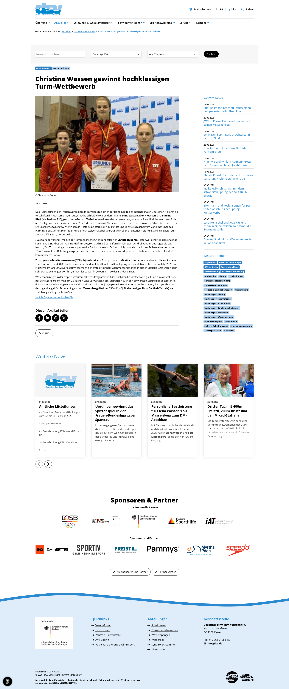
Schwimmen (158, 625)
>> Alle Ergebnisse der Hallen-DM (54, 297)
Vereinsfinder (103, 625)
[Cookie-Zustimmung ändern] (7, 681)
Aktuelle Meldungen (84, 31)
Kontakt (201, 22)
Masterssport (159, 649)
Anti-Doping (102, 639)
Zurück (46, 333)
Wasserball (157, 639)
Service (184, 22)
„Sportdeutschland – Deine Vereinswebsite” (99, 680)
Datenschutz (55, 671)
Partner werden (167, 572)
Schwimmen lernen (130, 22)
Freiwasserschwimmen (164, 630)
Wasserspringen (160, 635)
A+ (221, 9)
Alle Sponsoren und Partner (132, 572)
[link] (60, 410)
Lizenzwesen (102, 630)
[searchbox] (60, 54)
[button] (39, 318)
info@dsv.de (214, 643)
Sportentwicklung (161, 22)
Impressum (41, 671)
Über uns (41, 22)
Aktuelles (60, 22)
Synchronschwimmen (163, 644)
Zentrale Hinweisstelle (108, 635)
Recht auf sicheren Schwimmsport (115, 644)
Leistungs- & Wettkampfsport (92, 22)
